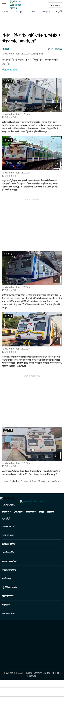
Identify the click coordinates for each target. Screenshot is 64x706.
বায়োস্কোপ (45, 11)
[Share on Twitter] (59, 116)
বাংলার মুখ (18, 11)
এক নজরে (31, 11)
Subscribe (55, 5)
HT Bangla (56, 49)
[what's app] (42, 116)
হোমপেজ (5, 11)
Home (5, 481)
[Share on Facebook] (51, 116)
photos (5, 49)
